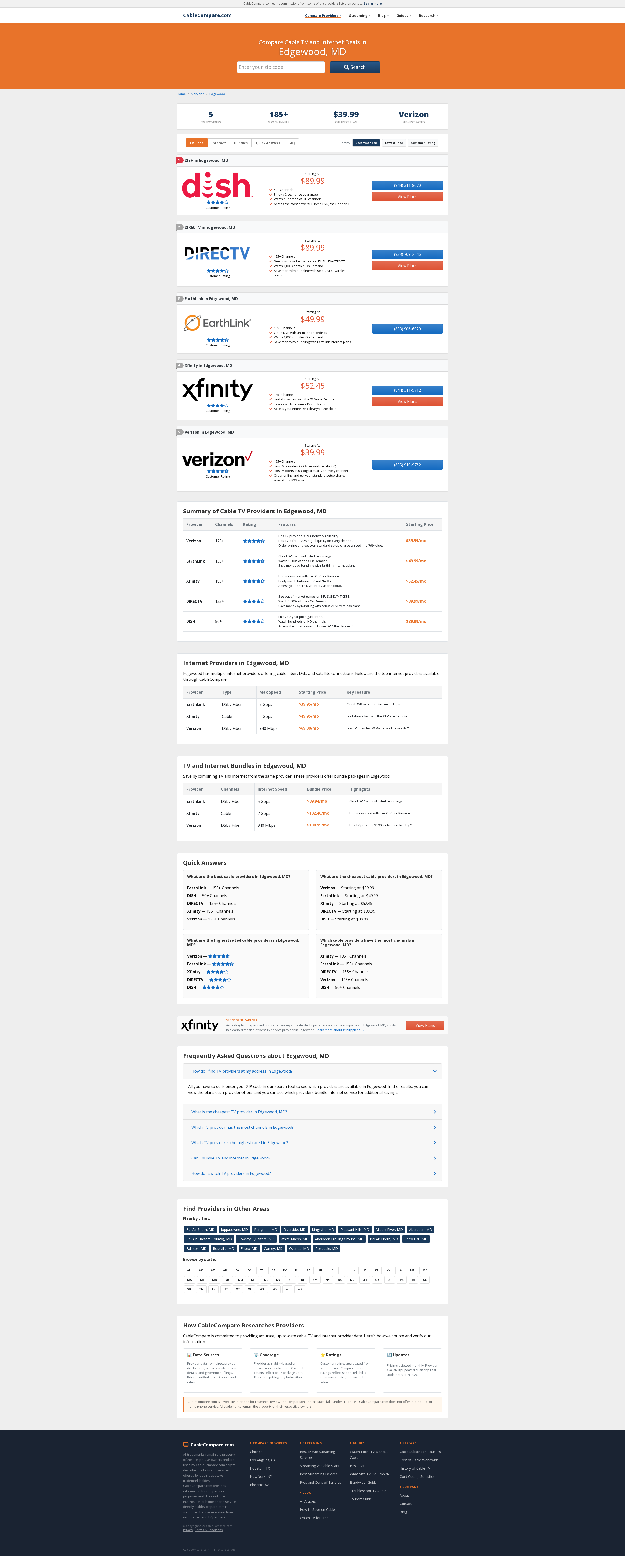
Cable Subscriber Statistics (420, 1451)
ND (352, 1280)
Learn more (373, 3)
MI (202, 1280)
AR (225, 1270)
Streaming (359, 15)
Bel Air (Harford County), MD (209, 1239)
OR (389, 1280)
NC (340, 1280)
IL (343, 1270)
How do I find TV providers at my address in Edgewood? (241, 1071)
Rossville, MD (223, 1248)
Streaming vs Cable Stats (319, 1465)
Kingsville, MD (323, 1229)
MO (240, 1280)
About (404, 1495)
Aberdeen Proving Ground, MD (339, 1239)
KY (388, 1270)
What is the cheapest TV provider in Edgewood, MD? (239, 1112)
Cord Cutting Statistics (417, 1476)
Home (181, 94)
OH (365, 1280)
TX (213, 1289)
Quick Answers (268, 143)
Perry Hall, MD (416, 1239)
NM (314, 1280)
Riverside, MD (295, 1229)
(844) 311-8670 (407, 185)
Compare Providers (323, 15)
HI (320, 1270)
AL (189, 1270)
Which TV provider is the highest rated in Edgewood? (239, 1142)
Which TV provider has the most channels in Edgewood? (242, 1127)
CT (261, 1270)
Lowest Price (394, 143)
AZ (213, 1270)
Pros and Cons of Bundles (320, 1482)
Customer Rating (423, 143)
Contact (406, 1503)
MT (253, 1280)
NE (266, 1280)
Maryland (197, 94)
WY (300, 1289)
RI (413, 1280)
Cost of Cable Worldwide (419, 1460)
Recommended (366, 143)
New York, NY (261, 1476)
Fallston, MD (196, 1248)
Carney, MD (273, 1248)
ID (331, 1270)
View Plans (407, 196)
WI (287, 1289)
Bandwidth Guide (363, 1482)
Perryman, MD (265, 1229)
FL (296, 1270)
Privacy (188, 1530)
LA (400, 1270)
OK (377, 1280)
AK (201, 1270)
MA (189, 1280)
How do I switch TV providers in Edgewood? (231, 1173)
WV (275, 1289)
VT (238, 1289)
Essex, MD (249, 1248)
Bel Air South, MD (200, 1229)
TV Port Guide (361, 1499)
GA (308, 1270)
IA (365, 1270)
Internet (219, 143)
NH (290, 1280)
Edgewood (217, 94)
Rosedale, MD (326, 1248)
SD (189, 1289)
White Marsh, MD (295, 1239)
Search (357, 67)
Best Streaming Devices (319, 1474)
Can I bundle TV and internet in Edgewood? (230, 1158)
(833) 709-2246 (407, 254)
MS (227, 1280)
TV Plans (196, 143)
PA (402, 1280)
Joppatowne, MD (234, 1229)
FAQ (291, 143)
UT (226, 1289)
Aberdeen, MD (420, 1229)
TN (201, 1289)
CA (237, 1270)
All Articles (308, 1501)
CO (249, 1270)
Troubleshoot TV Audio (368, 1490)
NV (278, 1280)
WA (262, 1289)
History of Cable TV (415, 1468)
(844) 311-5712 (407, 390)
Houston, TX (260, 1468)
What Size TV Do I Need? (369, 1474)
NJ (302, 1280)
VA (250, 1289)
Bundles (241, 143)
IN (353, 1270)
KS (376, 1270)
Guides (403, 15)
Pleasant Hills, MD (355, 1229)
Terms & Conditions (209, 1530)
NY (328, 1280)
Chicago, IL (259, 1451)
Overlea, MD (299, 1248)
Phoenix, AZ (259, 1485)
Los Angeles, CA (263, 1460)
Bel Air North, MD (384, 1239)
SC (425, 1280)
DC (285, 1270)
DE (273, 1270)
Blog (383, 15)
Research (428, 15)
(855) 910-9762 (407, 465)
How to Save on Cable (317, 1509)
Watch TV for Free (314, 1517)
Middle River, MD (389, 1229)
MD (425, 1270)
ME (412, 1270)
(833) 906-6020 (407, 329)
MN (214, 1280)
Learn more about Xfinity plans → (340, 1030)
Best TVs (357, 1465)
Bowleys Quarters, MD (256, 1239)
